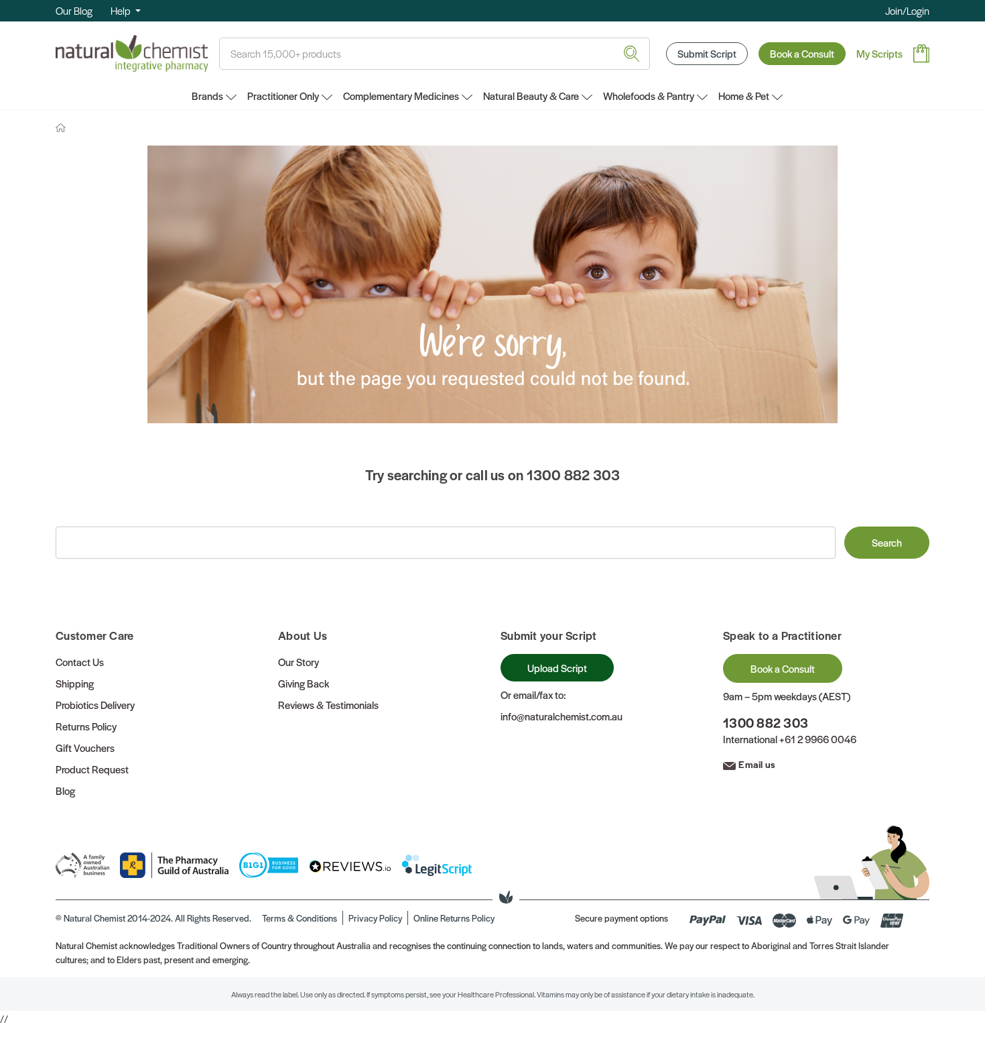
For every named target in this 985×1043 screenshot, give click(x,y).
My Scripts (879, 53)
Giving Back (303, 683)
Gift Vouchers (85, 747)
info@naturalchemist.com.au (561, 716)
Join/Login (907, 10)
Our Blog (74, 10)
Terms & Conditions (299, 918)
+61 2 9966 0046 (817, 739)
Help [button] (122, 10)
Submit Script (706, 53)
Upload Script (557, 668)
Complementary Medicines (401, 96)
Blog (65, 790)
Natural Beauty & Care (531, 96)
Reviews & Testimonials (328, 705)
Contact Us (80, 662)
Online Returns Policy (454, 918)
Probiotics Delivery (95, 705)
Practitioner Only (283, 96)
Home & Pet (743, 96)
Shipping (75, 683)
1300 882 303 (765, 723)
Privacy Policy (375, 918)
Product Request (92, 769)
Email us (756, 764)
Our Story (298, 662)
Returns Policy (86, 726)
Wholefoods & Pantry (648, 96)
